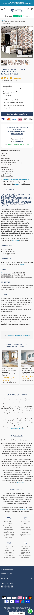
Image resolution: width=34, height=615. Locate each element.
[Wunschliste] (28, 9)
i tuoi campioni (18, 613)
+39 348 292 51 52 (26, 3)
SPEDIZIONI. (21, 482)
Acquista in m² (8, 86)
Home (3, 20)
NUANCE (22, 264)
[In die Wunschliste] (31, 29)
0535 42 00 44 (11, 3)
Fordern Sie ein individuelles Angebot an (16, 180)
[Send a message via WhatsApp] (30, 611)
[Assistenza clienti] (8, 527)
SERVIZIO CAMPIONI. (18, 429)
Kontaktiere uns (6, 273)
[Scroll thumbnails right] (31, 62)
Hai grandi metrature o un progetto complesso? (17, 130)
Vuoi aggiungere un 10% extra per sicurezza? (14, 92)
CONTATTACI (24, 510)
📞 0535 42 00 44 (17, 141)
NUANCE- (15, 240)
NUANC (16, 184)
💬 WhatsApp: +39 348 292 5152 (17, 144)
